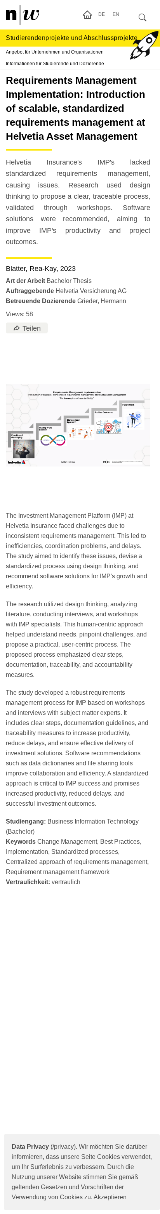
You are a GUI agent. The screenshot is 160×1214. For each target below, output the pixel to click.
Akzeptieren (110, 1197)
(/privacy (43, 1146)
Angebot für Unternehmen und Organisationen (55, 52)
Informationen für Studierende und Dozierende (55, 63)
